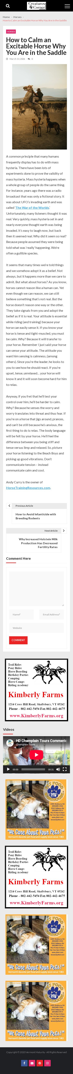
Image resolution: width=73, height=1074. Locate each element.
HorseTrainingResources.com (28, 488)
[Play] (8, 769)
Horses (11, 31)
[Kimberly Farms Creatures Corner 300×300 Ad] (36, 690)
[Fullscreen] (65, 769)
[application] (36, 755)
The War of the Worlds (32, 207)
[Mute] (58, 769)
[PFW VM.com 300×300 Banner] (36, 809)
